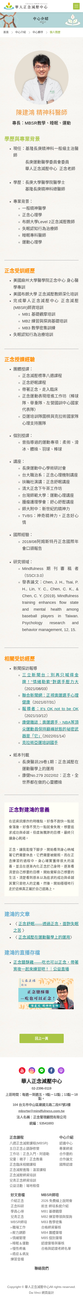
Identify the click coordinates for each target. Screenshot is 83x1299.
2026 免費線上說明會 (56, 1201)
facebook (51, 1070)
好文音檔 (18, 1195)
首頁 (6, 32)
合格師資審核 (51, 1227)
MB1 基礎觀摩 (51, 1211)
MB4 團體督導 (51, 1232)
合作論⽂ (66, 1159)
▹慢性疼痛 (18, 1248)
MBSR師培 (19, 1222)
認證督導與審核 (52, 1243)
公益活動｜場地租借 (24, 1186)
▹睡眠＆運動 (20, 1243)
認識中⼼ (66, 1143)
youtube (22, 1070)
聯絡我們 (42, 1268)
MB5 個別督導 (51, 1238)
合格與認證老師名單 (56, 1248)
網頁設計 (48, 1292)
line (41, 1070)
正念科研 (17, 1206)
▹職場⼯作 (18, 1227)
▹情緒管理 (18, 1238)
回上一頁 (41, 1038)
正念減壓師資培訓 (23, 1175)
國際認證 (66, 1164)
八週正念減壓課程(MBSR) (29, 1143)
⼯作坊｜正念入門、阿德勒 (29, 1154)
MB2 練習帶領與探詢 (56, 1216)
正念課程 (17, 1137)
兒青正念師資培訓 (23, 1180)
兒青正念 (17, 1216)
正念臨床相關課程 (23, 1164)
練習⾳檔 (17, 1259)
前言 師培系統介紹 (55, 1206)
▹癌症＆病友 (20, 1254)
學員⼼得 (17, 1211)
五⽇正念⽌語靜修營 (24, 1148)
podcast (61, 1070)
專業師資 (66, 1148)
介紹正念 (17, 1201)
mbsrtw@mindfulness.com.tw (41, 1111)
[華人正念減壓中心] (25, 5)
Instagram (32, 1070)
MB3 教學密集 (51, 1222)
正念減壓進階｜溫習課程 (28, 1170)
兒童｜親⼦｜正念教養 (26, 1159)
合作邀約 (66, 1154)
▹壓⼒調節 (18, 1232)
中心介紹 (20, 32)
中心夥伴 (38, 32)
